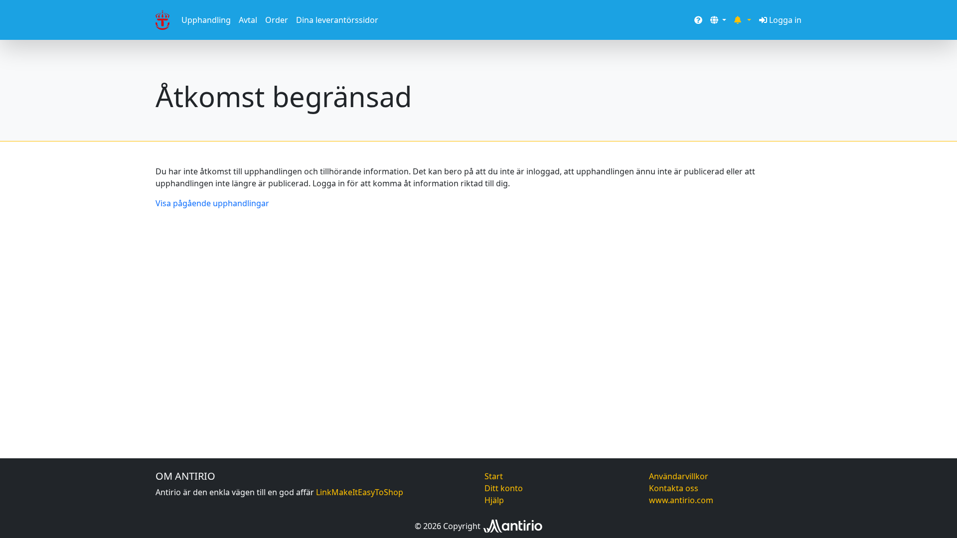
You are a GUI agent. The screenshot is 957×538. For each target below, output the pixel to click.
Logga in (785, 19)
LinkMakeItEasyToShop (359, 492)
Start (493, 476)
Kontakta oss (673, 488)
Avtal (248, 19)
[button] (718, 20)
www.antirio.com (681, 500)
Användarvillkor (678, 476)
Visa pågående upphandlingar (212, 203)
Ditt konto (503, 488)
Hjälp (494, 500)
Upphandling (206, 19)
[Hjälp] (698, 20)
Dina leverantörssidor (337, 19)
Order (276, 19)
